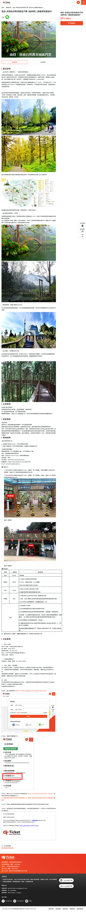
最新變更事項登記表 (8, 848)
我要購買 (72, 23)
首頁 (3, 7)
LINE (30, 901)
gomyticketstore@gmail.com (17, 888)
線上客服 (82, 223)
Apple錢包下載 (68, 880)
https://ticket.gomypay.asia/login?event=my (30, 690)
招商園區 (82, 229)
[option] (29, 39)
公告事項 (42, 62)
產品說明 (14, 62)
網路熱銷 (8, 7)
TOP (82, 234)
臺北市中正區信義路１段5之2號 (18, 871)
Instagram (20, 901)
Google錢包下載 (67, 886)
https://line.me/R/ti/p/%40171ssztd (40, 793)
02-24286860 (12, 890)
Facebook (9, 901)
